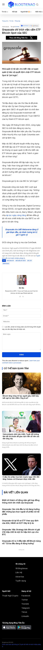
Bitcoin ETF (10, 260)
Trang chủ (5, 21)
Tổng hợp (17, 21)
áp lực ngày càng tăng (16, 215)
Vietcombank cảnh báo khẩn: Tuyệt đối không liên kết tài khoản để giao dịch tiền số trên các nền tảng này (21, 436)
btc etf (29, 260)
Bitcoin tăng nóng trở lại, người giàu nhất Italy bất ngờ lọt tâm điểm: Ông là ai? (21, 397)
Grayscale (6, 263)
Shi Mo (17, 26)
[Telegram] (20, 267)
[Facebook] (11, 267)
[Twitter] (15, 267)
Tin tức (11, 21)
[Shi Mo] (21, 280)
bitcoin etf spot (21, 260)
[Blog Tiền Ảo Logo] (21, 4)
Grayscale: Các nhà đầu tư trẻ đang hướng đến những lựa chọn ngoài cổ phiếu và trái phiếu (21, 511)
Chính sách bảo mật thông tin (10, 644)
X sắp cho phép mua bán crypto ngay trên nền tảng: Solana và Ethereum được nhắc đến (21, 478)
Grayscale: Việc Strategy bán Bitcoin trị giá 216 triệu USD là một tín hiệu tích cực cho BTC (21, 532)
